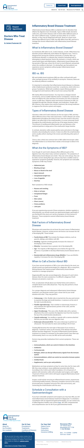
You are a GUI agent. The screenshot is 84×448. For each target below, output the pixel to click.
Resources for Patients (73, 9)
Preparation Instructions (45, 429)
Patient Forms (45, 426)
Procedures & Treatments (26, 427)
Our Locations (7, 430)
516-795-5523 (66, 429)
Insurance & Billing (47, 432)
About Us (54, 9)
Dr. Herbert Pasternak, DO (12, 43)
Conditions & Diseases (29, 430)
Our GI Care (61, 9)
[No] (33, 434)
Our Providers (7, 428)
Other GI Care (26, 432)
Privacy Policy (40, 441)
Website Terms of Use (66, 441)
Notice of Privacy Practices (52, 441)
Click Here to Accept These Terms (15, 446)
